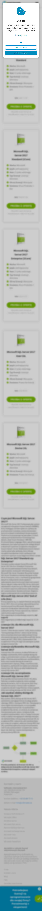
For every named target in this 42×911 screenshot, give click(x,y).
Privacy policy (21, 35)
